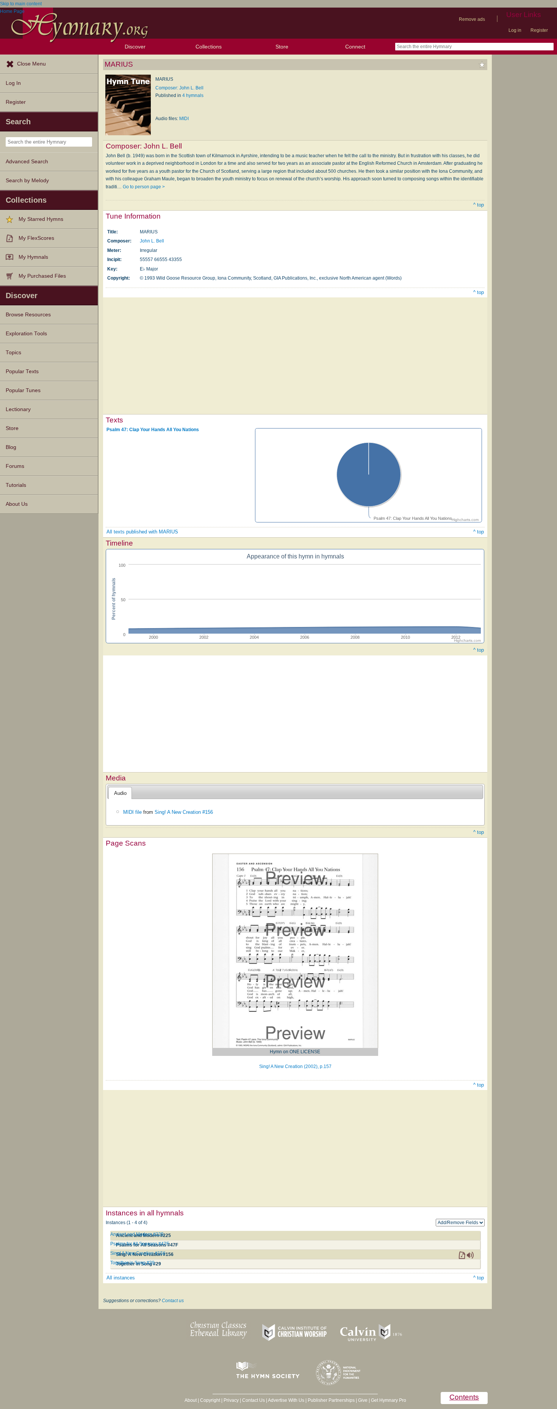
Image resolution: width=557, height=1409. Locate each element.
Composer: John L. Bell (179, 88)
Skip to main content (21, 3)
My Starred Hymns (41, 219)
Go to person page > (144, 186)
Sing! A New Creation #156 (184, 812)
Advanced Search (27, 161)
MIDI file (132, 812)
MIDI (184, 118)
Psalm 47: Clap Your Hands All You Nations (152, 429)
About (191, 1400)
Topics (13, 352)
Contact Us (253, 1400)
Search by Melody (27, 180)
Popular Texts (22, 371)
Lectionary (18, 409)
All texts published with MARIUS (142, 532)
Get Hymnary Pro (388, 1400)
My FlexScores (36, 238)
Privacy (231, 1400)
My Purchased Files (42, 276)
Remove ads (472, 19)
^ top (478, 205)
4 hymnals (192, 95)
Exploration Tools (26, 333)
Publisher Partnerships (331, 1400)
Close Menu (31, 64)
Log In (13, 83)
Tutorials (16, 485)
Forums (15, 466)
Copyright (210, 1400)
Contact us (173, 1300)
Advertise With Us (286, 1400)
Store (281, 47)
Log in (514, 30)
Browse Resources (28, 314)
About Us (17, 504)
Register (539, 30)
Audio (120, 793)
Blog (11, 447)
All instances (120, 1278)
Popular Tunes (23, 390)
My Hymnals (33, 257)
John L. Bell (152, 241)
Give (363, 1400)
